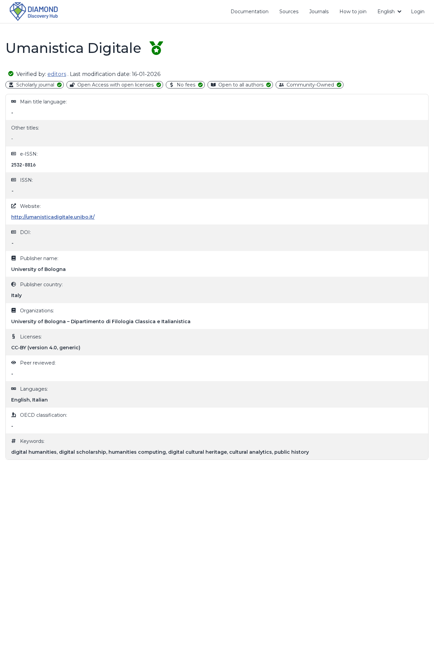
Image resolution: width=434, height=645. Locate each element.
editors (56, 74)
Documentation (252, 13)
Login (418, 11)
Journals (319, 11)
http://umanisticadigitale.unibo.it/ (53, 217)
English (386, 11)
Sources (288, 11)
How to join (355, 13)
